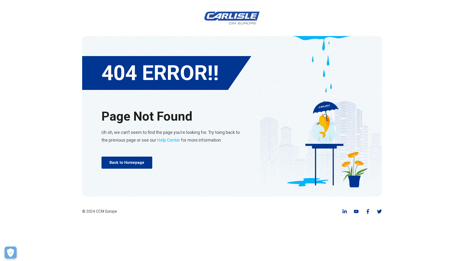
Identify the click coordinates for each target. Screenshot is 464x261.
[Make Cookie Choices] (11, 252)
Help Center (168, 140)
